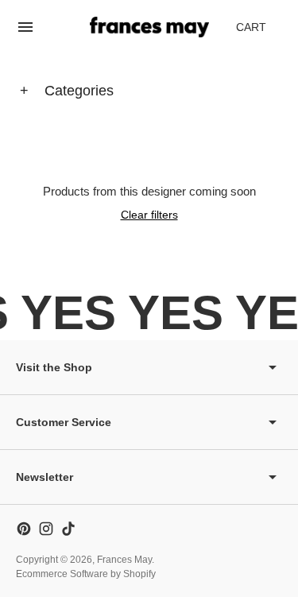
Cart (260, 31)
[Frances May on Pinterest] (24, 529)
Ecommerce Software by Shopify (86, 574)
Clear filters (149, 214)
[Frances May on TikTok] (68, 529)
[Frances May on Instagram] (46, 529)
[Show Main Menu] (25, 27)
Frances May (124, 559)
